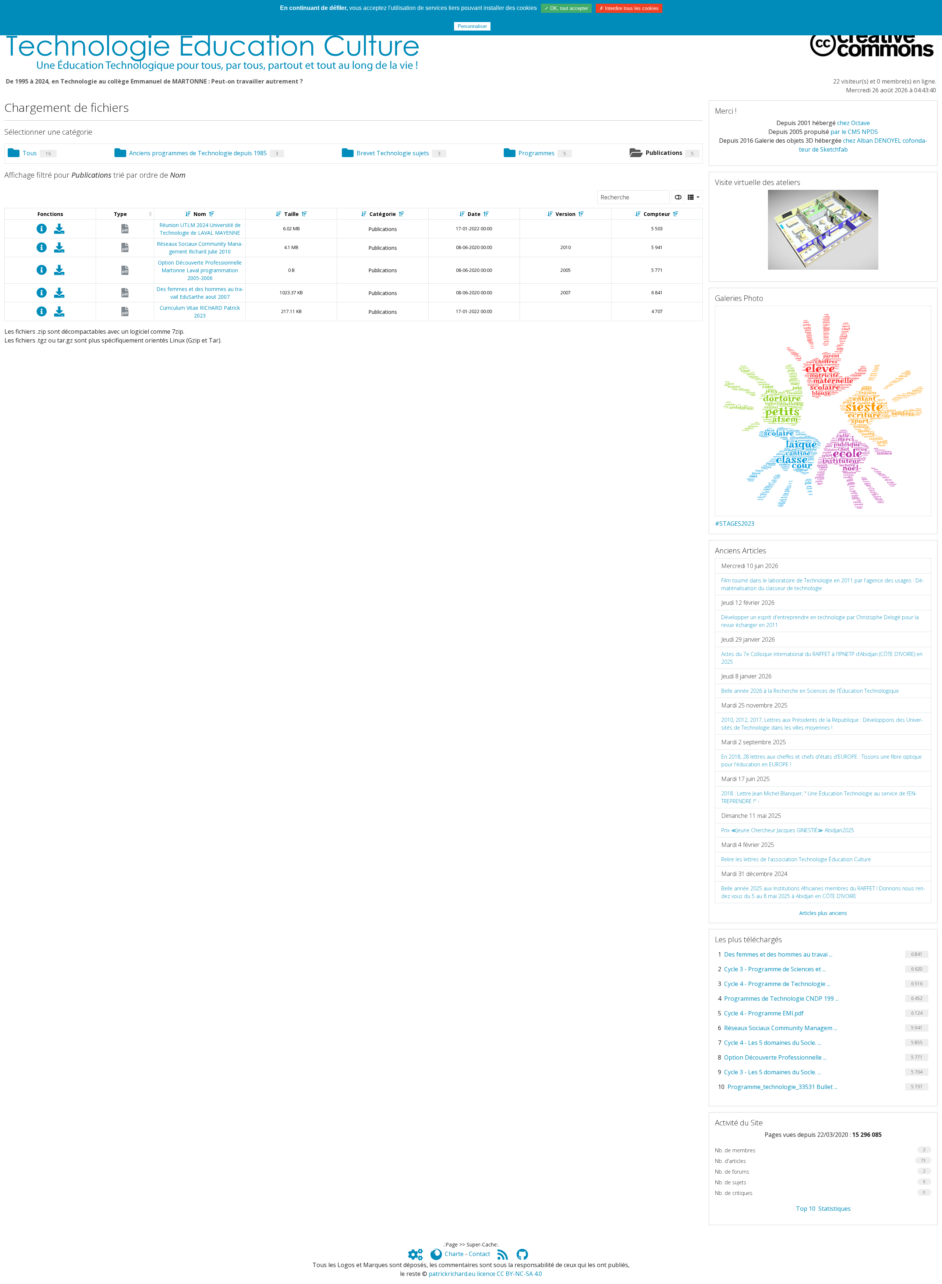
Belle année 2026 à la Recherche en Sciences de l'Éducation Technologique (810, 690)
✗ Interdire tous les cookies (629, 8)
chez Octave (853, 123)
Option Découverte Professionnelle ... (775, 1057)
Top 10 (805, 1209)
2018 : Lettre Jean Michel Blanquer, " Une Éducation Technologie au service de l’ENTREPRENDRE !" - (819, 797)
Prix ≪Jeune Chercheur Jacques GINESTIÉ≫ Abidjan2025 (787, 830)
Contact (479, 1254)
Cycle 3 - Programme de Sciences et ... (775, 969)
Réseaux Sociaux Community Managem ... (780, 1028)
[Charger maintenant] (59, 230)
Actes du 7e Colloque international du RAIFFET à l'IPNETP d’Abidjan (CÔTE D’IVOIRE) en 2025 (821, 657)
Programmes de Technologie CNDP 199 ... (781, 998)
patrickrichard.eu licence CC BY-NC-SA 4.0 (485, 1274)
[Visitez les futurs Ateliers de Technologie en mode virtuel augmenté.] (823, 229)
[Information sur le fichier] (41, 230)
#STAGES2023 (734, 523)
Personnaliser (472, 26)
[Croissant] (188, 213)
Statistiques (834, 1209)
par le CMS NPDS (854, 132)
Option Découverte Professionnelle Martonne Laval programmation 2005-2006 (200, 270)
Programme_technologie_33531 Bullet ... (782, 1087)
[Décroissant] (211, 213)
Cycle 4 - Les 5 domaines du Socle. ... (772, 1043)
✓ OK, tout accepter (566, 8)
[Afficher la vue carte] (678, 197)
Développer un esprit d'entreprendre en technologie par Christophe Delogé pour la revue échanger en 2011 (820, 621)
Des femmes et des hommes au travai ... (778, 954)
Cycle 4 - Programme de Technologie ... (777, 984)
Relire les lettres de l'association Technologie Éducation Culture (796, 859)
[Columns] (693, 197)
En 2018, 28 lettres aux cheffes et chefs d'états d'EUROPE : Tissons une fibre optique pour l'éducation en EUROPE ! (821, 760)
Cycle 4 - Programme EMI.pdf (764, 1013)
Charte (454, 1254)
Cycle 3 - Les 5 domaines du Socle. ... (772, 1072)
